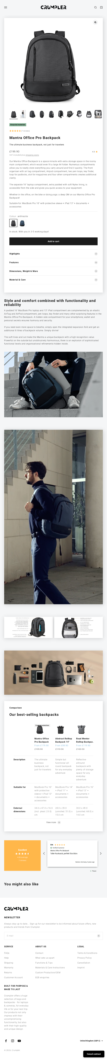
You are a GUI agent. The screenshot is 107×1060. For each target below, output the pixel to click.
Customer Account (13, 977)
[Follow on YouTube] (19, 1041)
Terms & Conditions (87, 953)
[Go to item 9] (89, 114)
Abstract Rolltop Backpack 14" (63, 740)
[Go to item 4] (42, 114)
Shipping (8, 963)
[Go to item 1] (13, 114)
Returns (8, 972)
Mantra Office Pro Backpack (41, 740)
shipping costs (32, 155)
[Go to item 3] (32, 114)
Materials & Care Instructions (50, 967)
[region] (72, 854)
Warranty (8, 967)
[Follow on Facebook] (6, 1041)
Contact (39, 953)
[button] (53, 131)
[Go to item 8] (79, 114)
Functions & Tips (44, 963)
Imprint (81, 967)
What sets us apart (44, 958)
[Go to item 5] (51, 114)
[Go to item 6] (60, 114)
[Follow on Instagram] (12, 1041)
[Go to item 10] (98, 114)
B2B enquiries (42, 977)
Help (6, 958)
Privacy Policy (84, 958)
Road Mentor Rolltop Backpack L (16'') (85, 740)
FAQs (6, 953)
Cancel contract (94, 1054)
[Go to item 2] (23, 114)
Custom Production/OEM (48, 972)
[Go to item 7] (70, 114)
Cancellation (83, 963)
